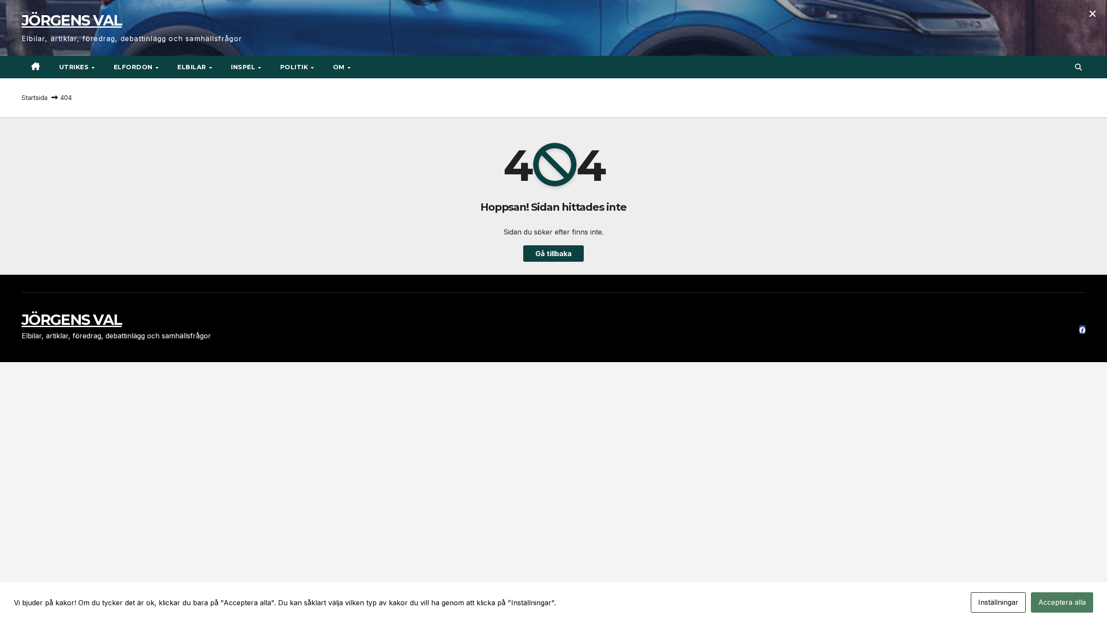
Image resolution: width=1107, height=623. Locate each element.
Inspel (244, 67)
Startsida (35, 97)
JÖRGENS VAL (72, 20)
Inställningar (998, 602)
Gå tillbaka (553, 253)
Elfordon (134, 67)
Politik (295, 67)
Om (340, 67)
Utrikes (75, 67)
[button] (1078, 67)
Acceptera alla (1062, 602)
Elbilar (192, 67)
